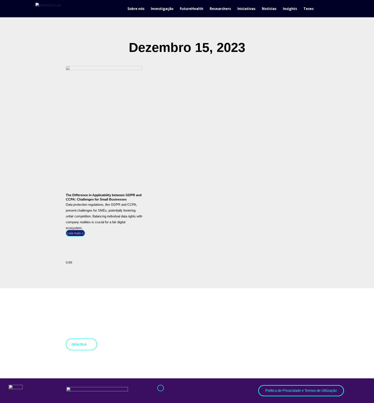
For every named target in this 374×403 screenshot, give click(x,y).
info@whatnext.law (171, 394)
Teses (308, 8)
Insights (290, 8)
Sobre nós (135, 8)
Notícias (269, 8)
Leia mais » (75, 233)
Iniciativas (246, 8)
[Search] (336, 8)
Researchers (220, 8)
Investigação (162, 8)
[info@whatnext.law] (160, 388)
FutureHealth (191, 8)
